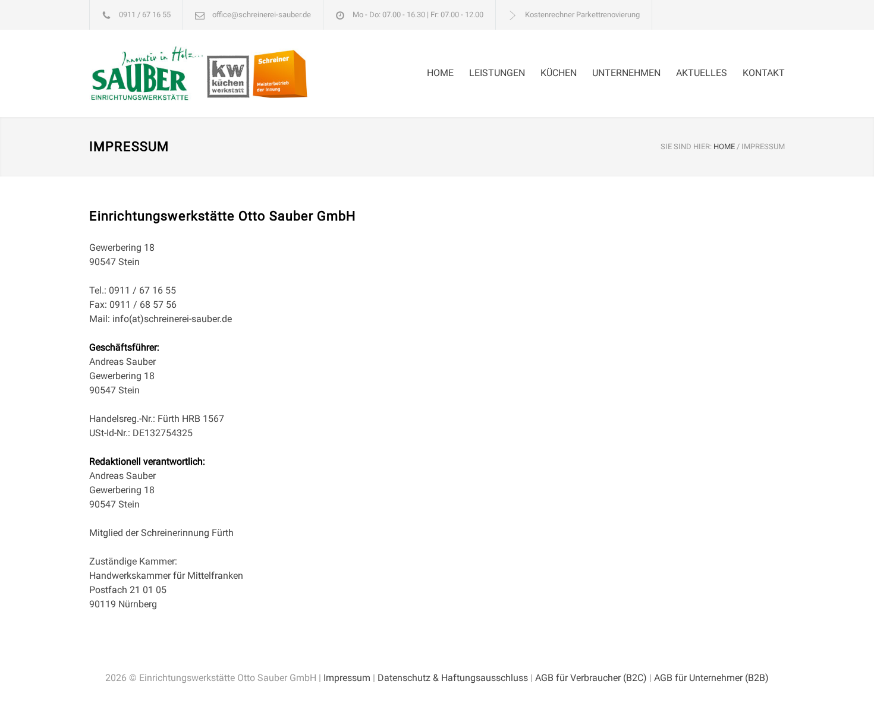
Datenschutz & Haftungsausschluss (453, 677)
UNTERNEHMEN (626, 72)
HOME (440, 72)
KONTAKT (764, 72)
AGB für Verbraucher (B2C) (591, 677)
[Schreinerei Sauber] (199, 73)
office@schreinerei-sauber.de (261, 14)
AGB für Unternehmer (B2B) (711, 677)
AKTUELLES (701, 72)
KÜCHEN (558, 72)
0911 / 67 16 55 (145, 14)
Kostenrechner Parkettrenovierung (582, 14)
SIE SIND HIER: (686, 146)
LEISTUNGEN (497, 72)
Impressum (346, 677)
